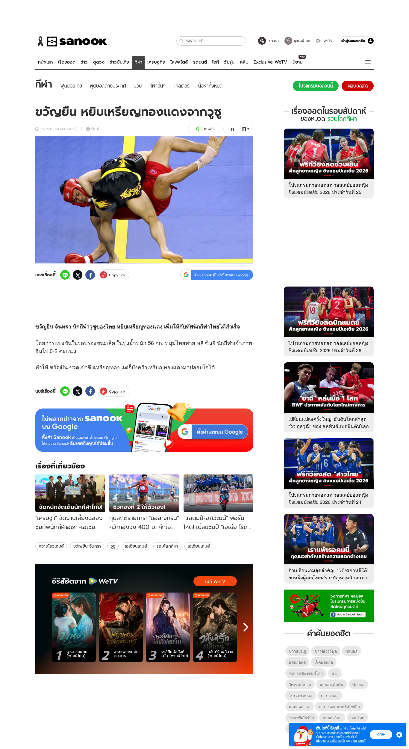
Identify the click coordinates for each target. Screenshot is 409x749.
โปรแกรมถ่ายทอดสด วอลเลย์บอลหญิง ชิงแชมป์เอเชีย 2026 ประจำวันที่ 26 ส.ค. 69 (328, 350)
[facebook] (90, 275)
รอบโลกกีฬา (167, 546)
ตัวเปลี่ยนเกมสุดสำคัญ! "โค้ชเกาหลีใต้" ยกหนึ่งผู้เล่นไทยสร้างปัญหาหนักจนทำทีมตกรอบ (328, 577)
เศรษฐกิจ (156, 62)
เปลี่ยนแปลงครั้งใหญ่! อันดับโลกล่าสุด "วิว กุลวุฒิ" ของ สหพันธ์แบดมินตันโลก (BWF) (328, 426)
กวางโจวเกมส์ (51, 546)
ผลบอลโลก (332, 718)
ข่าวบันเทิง (119, 62)
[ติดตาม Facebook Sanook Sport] (329, 605)
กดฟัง (208, 128)
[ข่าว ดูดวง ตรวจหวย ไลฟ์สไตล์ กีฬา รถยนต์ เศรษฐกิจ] (71, 41)
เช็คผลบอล (323, 662)
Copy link (117, 275)
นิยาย (297, 62)
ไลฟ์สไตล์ (179, 62)
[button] (181, 40)
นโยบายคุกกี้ (358, 740)
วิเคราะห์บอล (300, 684)
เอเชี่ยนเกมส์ (136, 546)
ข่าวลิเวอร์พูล (326, 651)
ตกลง (381, 734)
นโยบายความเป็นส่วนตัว (330, 740)
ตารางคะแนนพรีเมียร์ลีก (339, 706)
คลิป (244, 62)
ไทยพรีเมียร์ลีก (301, 718)
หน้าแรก (45, 62)
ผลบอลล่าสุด (299, 706)
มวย (335, 673)
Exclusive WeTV (270, 62)
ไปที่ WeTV (215, 581)
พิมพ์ (95, 129)
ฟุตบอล (358, 684)
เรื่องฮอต (66, 62)
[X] (77, 275)
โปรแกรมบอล (300, 695)
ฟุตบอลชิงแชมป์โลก (306, 673)
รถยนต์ (200, 62)
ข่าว (84, 62)
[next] (245, 627)
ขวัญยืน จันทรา (87, 546)
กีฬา (138, 62)
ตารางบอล (330, 695)
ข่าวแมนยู (297, 651)
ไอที (215, 62)
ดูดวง (98, 62)
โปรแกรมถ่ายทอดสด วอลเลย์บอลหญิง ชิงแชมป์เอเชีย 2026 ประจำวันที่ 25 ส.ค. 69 (328, 192)
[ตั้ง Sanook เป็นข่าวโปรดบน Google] (144, 427)
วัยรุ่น (229, 62)
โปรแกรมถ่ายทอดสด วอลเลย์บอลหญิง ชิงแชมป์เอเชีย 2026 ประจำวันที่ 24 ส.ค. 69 (328, 502)
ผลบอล (352, 651)
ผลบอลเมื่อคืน (331, 684)
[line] (65, 275)
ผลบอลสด (297, 662)
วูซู (112, 546)
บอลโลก (357, 718)
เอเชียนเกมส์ (199, 546)
